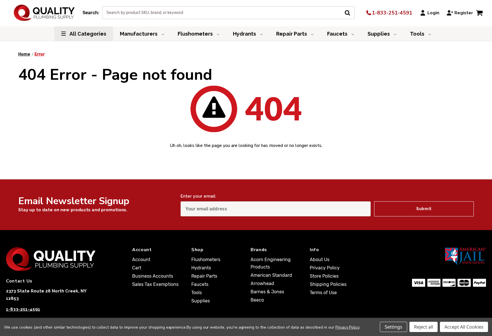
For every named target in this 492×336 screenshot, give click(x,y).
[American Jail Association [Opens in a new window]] (441, 256)
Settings (393, 327)
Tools (417, 34)
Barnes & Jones (267, 291)
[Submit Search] (349, 12)
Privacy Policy (325, 268)
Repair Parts (292, 34)
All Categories (87, 34)
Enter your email (198, 196)
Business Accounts (152, 276)
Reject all (423, 327)
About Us (319, 259)
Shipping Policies (328, 284)
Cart (136, 268)
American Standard (271, 275)
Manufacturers (139, 34)
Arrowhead (262, 283)
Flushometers (196, 34)
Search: (91, 12)
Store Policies (324, 276)
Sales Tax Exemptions (155, 284)
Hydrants (245, 34)
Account (141, 259)
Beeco (257, 300)
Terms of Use (323, 292)
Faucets (337, 34)
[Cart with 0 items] (479, 12)
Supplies (379, 34)
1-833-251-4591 (391, 12)
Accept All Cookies (463, 327)
